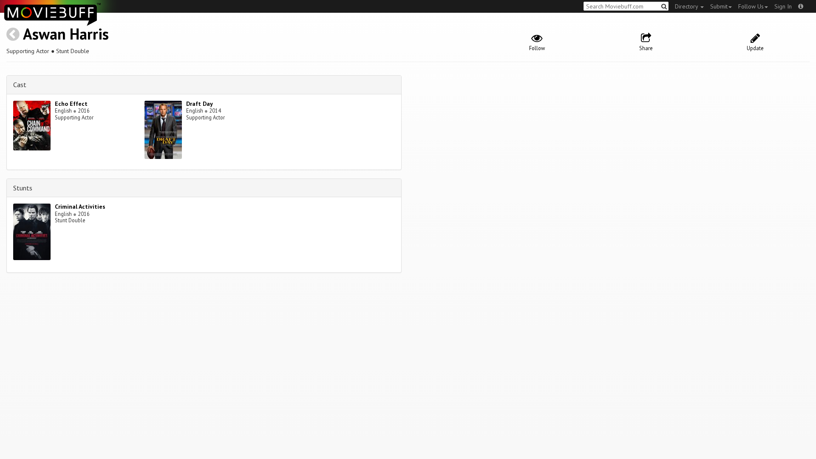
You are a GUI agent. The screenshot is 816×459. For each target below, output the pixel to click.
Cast (19, 84)
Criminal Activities (80, 206)
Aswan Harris (66, 34)
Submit (719, 6)
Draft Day (199, 104)
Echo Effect (71, 104)
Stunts (22, 188)
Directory (687, 6)
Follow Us (751, 6)
